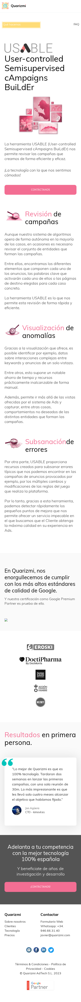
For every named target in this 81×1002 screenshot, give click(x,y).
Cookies (49, 969)
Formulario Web (51, 921)
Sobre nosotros (15, 921)
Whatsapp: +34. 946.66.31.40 (52, 928)
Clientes (10, 926)
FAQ (76, 24)
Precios (10, 935)
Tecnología (12, 930)
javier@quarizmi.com (55, 935)
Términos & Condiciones (31, 964)
